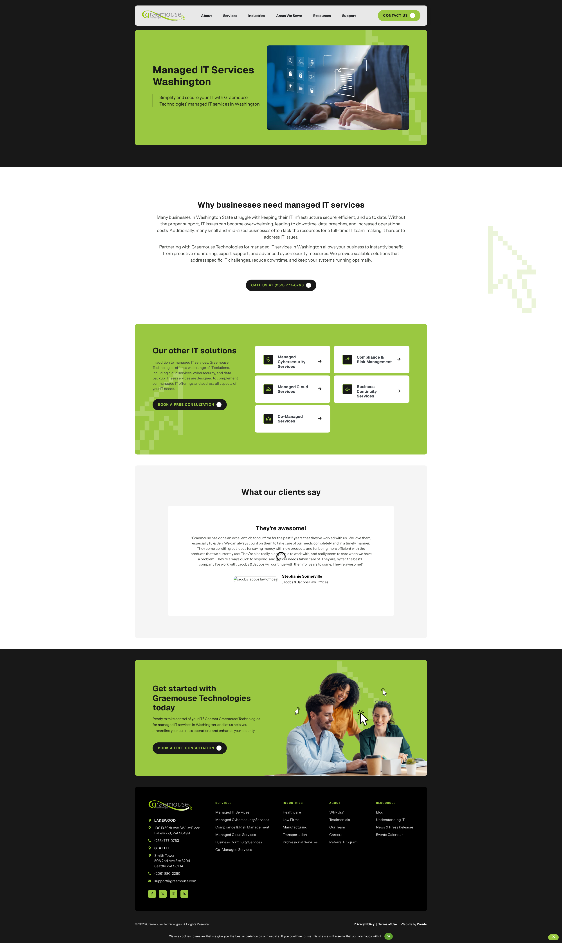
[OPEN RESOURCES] (335, 15)
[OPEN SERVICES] (241, 15)
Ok (389, 936)
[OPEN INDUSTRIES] (269, 15)
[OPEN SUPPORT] (360, 15)
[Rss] (184, 894)
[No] (553, 937)
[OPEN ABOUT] (216, 15)
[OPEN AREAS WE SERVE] (306, 15)
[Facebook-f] (152, 894)
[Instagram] (173, 894)
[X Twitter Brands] (163, 894)
